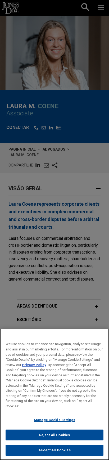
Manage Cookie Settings (54, 420)
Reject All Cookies (54, 435)
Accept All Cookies (54, 450)
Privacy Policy (34, 365)
